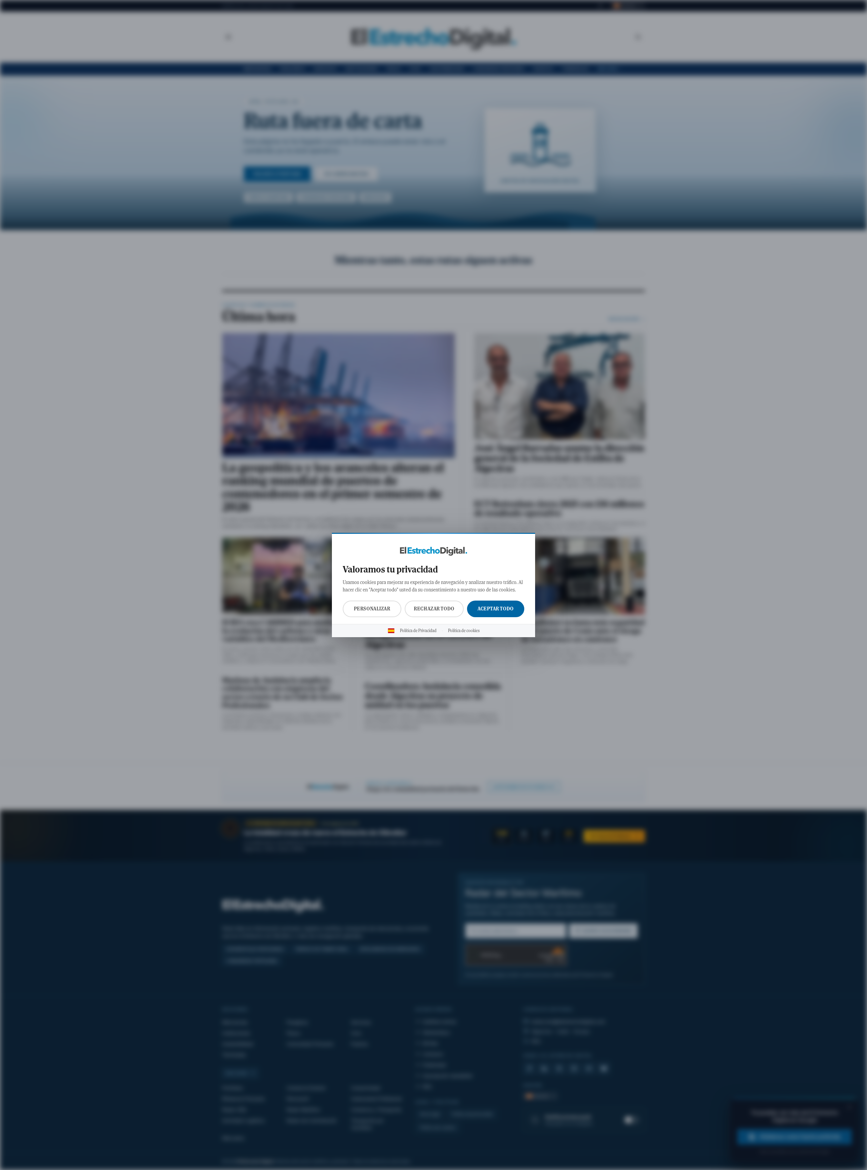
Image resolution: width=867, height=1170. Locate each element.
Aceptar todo (496, 608)
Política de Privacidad (418, 631)
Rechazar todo (434, 608)
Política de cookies (464, 631)
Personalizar (372, 608)
